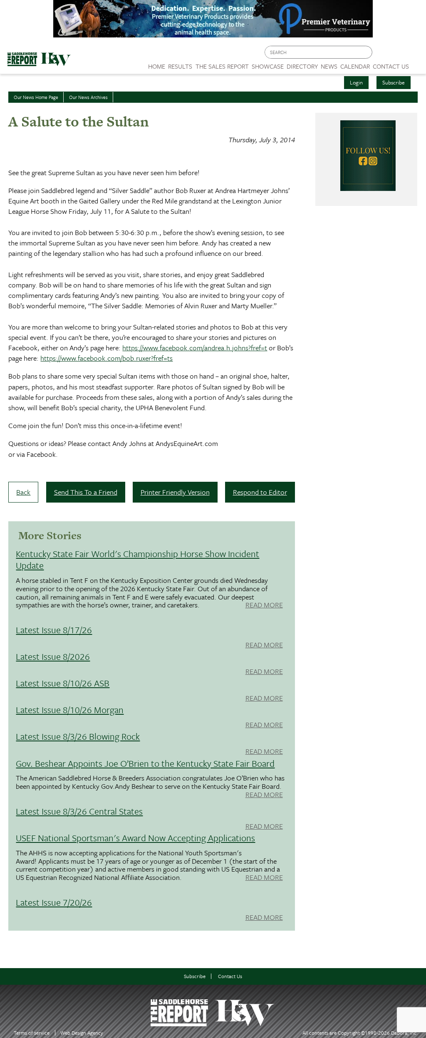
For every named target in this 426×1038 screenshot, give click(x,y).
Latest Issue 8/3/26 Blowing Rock (78, 736)
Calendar (355, 66)
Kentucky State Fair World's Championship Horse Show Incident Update (137, 559)
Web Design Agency (81, 1033)
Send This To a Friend (85, 492)
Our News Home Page (36, 97)
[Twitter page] (399, 54)
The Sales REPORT (222, 66)
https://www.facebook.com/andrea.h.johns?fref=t (194, 347)
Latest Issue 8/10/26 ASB (62, 682)
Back (23, 492)
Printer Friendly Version (175, 492)
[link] (156, 64)
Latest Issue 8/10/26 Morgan (70, 709)
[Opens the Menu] (417, 63)
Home (156, 66)
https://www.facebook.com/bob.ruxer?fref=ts (106, 358)
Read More (264, 605)
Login (356, 82)
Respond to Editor (260, 492)
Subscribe (393, 82)
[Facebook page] (383, 54)
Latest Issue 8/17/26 (54, 629)
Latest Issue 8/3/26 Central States (79, 811)
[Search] (366, 52)
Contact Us (230, 976)
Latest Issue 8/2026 (53, 656)
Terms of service (32, 1033)
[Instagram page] (414, 54)
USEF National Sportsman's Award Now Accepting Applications (135, 837)
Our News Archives (88, 97)
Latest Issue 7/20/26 (54, 902)
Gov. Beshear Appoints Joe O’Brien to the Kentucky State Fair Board (145, 763)
